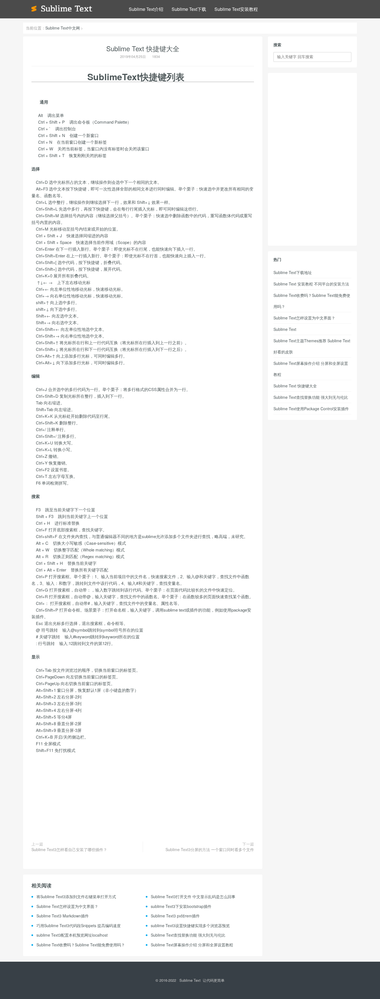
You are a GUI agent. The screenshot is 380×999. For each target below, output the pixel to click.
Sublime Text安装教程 (236, 9)
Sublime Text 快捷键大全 (295, 386)
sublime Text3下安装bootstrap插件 (181, 906)
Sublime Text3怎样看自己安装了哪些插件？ (69, 849)
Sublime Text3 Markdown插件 (62, 916)
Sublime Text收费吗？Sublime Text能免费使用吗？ (80, 944)
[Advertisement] (142, 794)
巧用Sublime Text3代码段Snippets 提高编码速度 (78, 925)
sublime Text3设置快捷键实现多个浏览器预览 (190, 925)
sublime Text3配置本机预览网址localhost (72, 935)
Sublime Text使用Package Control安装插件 (311, 408)
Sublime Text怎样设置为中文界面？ (67, 906)
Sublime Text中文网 (62, 28)
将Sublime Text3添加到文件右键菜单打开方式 (76, 896)
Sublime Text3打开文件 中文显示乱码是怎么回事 (193, 896)
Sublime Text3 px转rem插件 (175, 916)
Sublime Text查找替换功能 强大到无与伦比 (188, 935)
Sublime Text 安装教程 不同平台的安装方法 (311, 284)
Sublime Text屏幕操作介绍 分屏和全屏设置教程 (192, 944)
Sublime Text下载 (189, 9)
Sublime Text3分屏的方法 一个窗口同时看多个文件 (210, 849)
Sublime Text (284, 329)
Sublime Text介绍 (146, 9)
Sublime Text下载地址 (292, 272)
